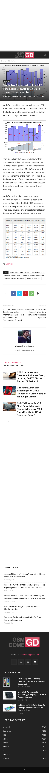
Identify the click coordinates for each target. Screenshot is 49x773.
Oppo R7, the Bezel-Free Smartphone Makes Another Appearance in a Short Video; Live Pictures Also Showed (13, 314)
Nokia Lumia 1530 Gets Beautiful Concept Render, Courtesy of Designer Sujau (31, 707)
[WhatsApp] (31, 293)
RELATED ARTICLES (13, 362)
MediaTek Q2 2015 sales (12, 275)
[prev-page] (4, 421)
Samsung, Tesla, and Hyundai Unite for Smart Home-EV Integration (23, 618)
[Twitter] (19, 293)
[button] (4, 55)
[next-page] (8, 421)
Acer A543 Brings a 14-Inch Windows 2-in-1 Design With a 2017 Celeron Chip (25, 575)
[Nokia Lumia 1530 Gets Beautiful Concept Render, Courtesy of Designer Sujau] (9, 708)
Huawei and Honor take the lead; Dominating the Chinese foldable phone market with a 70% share (24, 597)
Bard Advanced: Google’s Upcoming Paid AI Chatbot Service (21, 607)
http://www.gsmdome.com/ (24, 350)
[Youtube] (35, 662)
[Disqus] (24, 460)
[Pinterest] (25, 293)
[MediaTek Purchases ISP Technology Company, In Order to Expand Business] (9, 695)
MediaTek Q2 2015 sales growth (33, 275)
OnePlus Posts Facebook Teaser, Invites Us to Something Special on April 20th (35, 313)
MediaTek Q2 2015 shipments (14, 279)
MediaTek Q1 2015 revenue (19, 272)
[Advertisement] (24, 25)
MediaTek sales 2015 (33, 279)
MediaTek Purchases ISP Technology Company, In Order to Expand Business (32, 694)
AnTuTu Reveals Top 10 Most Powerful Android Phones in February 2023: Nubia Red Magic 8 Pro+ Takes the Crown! (29, 409)
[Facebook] (13, 293)
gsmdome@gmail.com (29, 654)
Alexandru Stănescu (12, 96)
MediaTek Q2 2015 (37, 272)
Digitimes (10, 264)
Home (3, 61)
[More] (37, 293)
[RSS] (21, 662)
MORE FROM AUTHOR (14, 366)
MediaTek (11, 61)
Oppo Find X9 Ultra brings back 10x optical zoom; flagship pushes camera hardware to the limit (24, 586)
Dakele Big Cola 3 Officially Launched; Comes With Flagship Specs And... (31, 681)
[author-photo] (24, 343)
